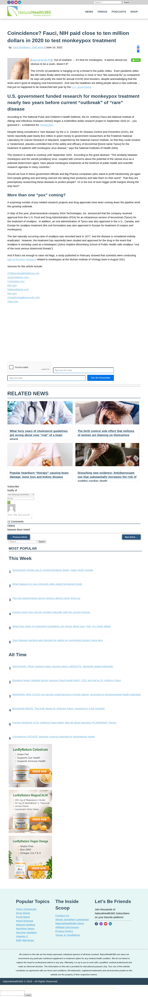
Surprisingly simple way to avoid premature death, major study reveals (52, 570)
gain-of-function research (21, 259)
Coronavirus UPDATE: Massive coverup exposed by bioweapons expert (53, 736)
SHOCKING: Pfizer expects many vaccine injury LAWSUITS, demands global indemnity (62, 666)
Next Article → (131, 537)
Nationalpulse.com (18, 289)
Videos (102, 11)
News (89, 11)
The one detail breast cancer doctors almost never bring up (46, 598)
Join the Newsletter (100, 378)
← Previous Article (18, 537)
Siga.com (12, 301)
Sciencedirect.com (18, 277)
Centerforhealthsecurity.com (23, 297)
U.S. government (81, 87)
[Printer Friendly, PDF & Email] (136, 60)
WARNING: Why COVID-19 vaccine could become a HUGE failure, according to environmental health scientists (76, 694)
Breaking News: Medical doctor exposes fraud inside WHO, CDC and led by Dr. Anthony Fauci (66, 680)
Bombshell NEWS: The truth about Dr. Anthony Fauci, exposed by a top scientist (58, 708)
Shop (134, 11)
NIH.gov (12, 285)
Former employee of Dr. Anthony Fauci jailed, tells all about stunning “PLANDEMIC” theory (64, 722)
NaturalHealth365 (41, 60)
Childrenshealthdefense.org (23, 273)
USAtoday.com (16, 281)
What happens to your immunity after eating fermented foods (47, 584)
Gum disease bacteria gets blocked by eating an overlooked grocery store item (57, 640)
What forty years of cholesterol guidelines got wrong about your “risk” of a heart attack (61, 626)
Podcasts (119, 11)
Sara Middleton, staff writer (28, 47)
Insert (28, 995)
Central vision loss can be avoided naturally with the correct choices (51, 612)
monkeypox (46, 125)
